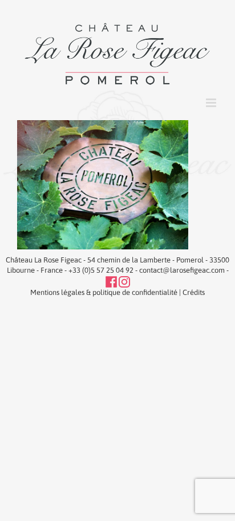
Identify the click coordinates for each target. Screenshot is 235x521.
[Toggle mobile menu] (212, 103)
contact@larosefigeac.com (182, 270)
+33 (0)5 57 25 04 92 (100, 270)
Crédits (194, 292)
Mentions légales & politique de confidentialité (103, 292)
